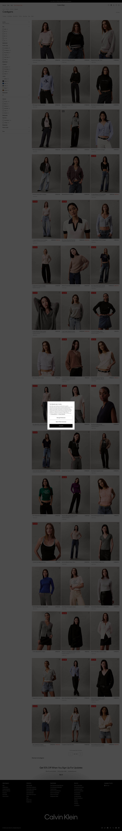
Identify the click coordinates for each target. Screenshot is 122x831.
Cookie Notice (54, 414)
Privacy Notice (62, 414)
